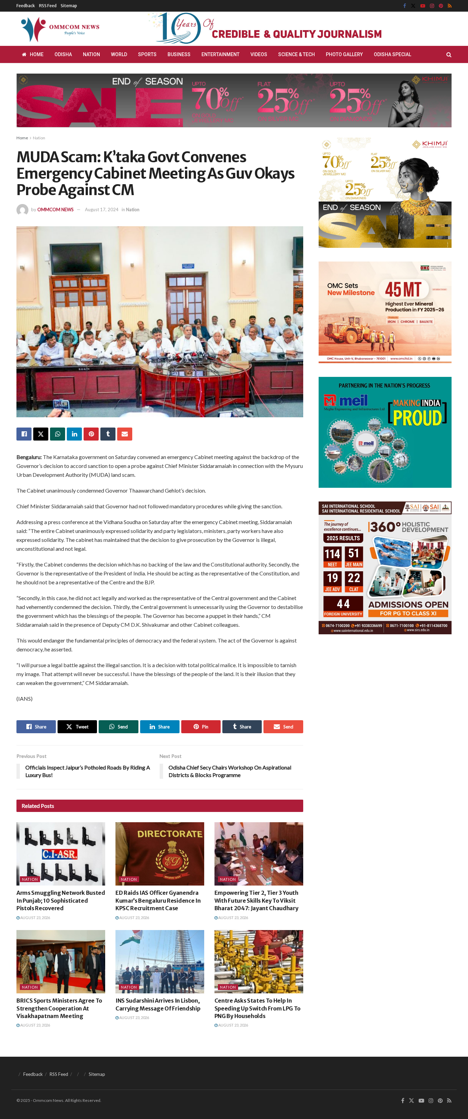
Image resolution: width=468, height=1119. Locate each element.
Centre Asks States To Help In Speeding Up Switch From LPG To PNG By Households (257, 1008)
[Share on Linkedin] (74, 434)
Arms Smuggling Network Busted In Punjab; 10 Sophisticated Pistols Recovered (60, 900)
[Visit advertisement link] (281, 28)
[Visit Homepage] (58, 29)
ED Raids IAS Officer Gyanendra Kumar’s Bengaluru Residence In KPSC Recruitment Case (157, 900)
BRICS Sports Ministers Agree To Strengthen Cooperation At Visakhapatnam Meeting (59, 1008)
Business (179, 54)
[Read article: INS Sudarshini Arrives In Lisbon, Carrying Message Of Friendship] (159, 961)
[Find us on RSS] (450, 6)
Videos (258, 54)
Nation (91, 54)
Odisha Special (392, 54)
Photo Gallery (344, 54)
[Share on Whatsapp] (57, 434)
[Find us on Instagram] (432, 6)
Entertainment (220, 54)
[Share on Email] (124, 434)
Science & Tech (296, 54)
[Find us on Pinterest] (441, 6)
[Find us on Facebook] (404, 6)
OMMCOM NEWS (55, 209)
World (119, 54)
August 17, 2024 (102, 209)
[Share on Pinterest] (91, 434)
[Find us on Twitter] (413, 6)
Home (37, 54)
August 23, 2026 (35, 917)
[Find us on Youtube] (422, 6)
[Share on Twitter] (40, 434)
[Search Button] (449, 54)
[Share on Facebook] (24, 434)
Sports (147, 54)
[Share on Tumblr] (107, 434)
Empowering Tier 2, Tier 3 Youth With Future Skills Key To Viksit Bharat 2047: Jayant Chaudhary (256, 900)
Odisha (63, 54)
